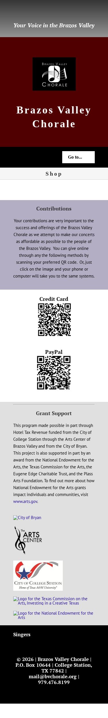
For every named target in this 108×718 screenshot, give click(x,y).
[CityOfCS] (38, 562)
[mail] (24, 12)
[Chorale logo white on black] (54, 59)
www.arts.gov (25, 501)
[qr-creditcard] (54, 304)
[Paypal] (54, 357)
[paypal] (42, 12)
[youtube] (33, 12)
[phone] (52, 12)
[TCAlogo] (54, 598)
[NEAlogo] (54, 613)
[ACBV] (28, 528)
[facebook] (15, 12)
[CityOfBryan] (27, 517)
